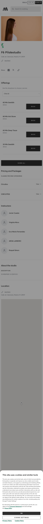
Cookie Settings (21, 517)
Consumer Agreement (16, 506)
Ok (21, 513)
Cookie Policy (19, 520)
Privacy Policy (8, 508)
